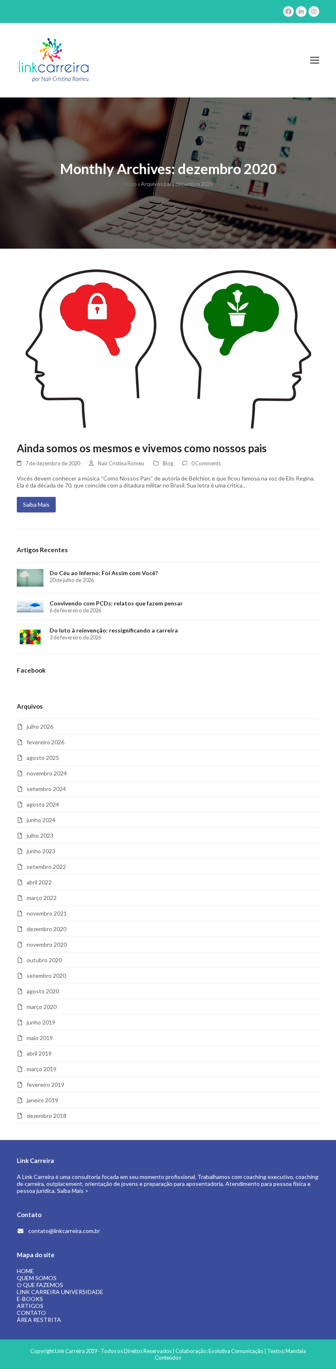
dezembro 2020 (46, 928)
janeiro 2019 (42, 1100)
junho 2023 (41, 851)
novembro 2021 (47, 913)
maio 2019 (40, 1037)
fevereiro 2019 (45, 1084)
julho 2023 (40, 835)
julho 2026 (40, 726)
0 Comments (206, 463)
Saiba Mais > (73, 1190)
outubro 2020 (44, 959)
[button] (314, 60)
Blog (168, 463)
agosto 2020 (43, 991)
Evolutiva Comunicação (236, 1351)
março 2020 (42, 1006)
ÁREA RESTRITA (39, 1319)
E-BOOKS (30, 1298)
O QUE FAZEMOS (40, 1284)
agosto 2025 (43, 757)
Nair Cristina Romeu (121, 463)
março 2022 (42, 897)
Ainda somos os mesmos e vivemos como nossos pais (142, 448)
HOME (25, 1270)
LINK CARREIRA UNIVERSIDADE (60, 1291)
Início (130, 184)
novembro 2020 (47, 944)
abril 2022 (39, 882)
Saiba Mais (36, 504)
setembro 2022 (46, 866)
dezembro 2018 (46, 1115)
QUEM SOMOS (37, 1277)
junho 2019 (41, 1022)
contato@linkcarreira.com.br (64, 1230)
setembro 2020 (46, 975)
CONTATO (31, 1312)
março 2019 (42, 1068)
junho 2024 (41, 819)
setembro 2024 (46, 788)
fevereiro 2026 (45, 742)
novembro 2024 (47, 773)
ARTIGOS (30, 1305)
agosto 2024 (43, 804)
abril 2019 (39, 1053)
